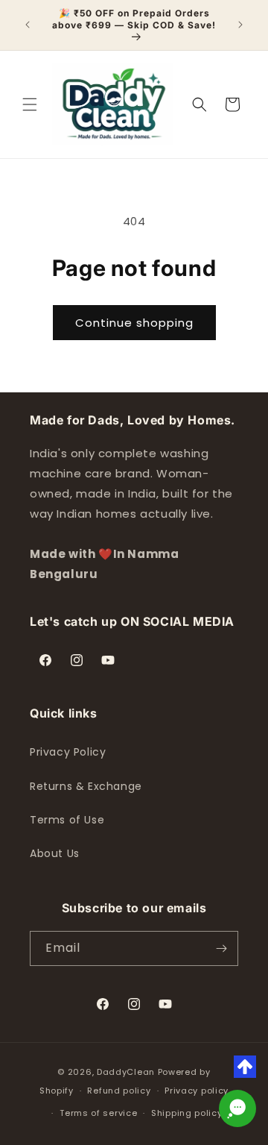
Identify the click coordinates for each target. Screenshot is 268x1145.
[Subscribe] (221, 948)
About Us (55, 853)
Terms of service (98, 1113)
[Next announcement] (240, 24)
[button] (29, 104)
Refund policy (118, 1091)
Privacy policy (197, 1091)
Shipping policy (187, 1113)
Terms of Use (67, 819)
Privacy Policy (68, 751)
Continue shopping (134, 322)
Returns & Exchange (86, 786)
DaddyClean (126, 1072)
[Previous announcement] (27, 24)
